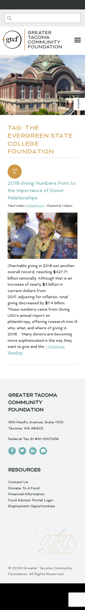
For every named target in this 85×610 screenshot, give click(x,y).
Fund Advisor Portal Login (30, 500)
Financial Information (26, 494)
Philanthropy (35, 206)
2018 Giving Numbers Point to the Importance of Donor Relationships (42, 191)
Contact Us (18, 482)
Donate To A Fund (23, 488)
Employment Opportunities (31, 506)
